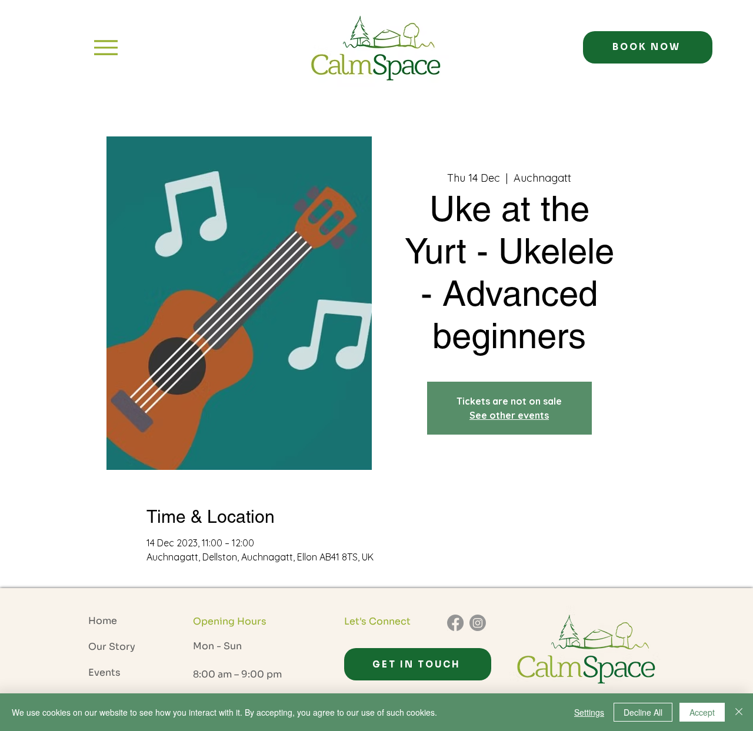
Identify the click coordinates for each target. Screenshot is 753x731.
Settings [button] (589, 712)
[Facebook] (455, 623)
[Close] (739, 712)
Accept (702, 712)
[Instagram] (477, 623)
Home (102, 621)
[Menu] (106, 47)
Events (104, 672)
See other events (509, 415)
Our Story (111, 646)
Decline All (643, 712)
